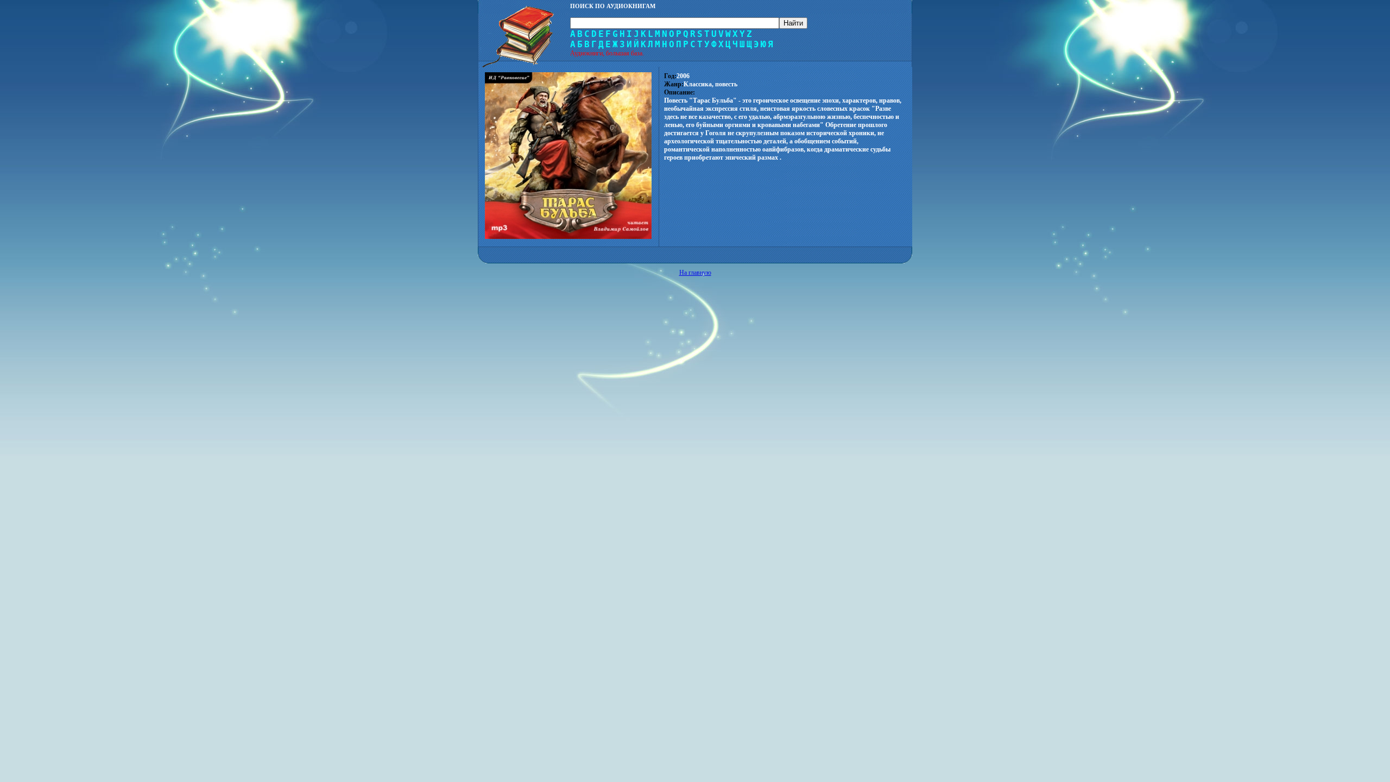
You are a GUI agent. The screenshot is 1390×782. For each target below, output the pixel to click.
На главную (695, 272)
